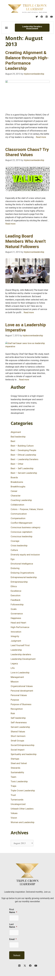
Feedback (15, 600)
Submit (16, 955)
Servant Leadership (20, 727)
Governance (17, 613)
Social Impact (17, 749)
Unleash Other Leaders (22, 808)
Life (13, 668)
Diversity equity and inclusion (25, 554)
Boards (14, 477)
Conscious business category (25, 527)
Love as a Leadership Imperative (25, 327)
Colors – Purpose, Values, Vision (27, 509)
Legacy (14, 663)
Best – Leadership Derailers (24, 459)
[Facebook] (42, 17)
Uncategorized (18, 804)
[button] (6, 27)
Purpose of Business (21, 704)
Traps (13, 786)
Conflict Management (21, 522)
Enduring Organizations (22, 572)
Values (14, 813)
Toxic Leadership (19, 781)
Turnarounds (17, 799)
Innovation (16, 631)
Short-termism (18, 736)
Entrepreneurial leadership (24, 577)
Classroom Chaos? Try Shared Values (27, 152)
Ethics (14, 586)
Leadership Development (23, 659)
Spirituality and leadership (23, 754)
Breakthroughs (18, 486)
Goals (14, 609)
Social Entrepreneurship (22, 745)
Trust (13, 795)
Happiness (16, 618)
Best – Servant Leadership (24, 473)
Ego (13, 559)
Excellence (16, 591)
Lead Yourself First (20, 645)
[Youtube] (51, 17)
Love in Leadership (20, 672)
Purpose (15, 699)
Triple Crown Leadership (23, 790)
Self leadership (18, 718)
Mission (15, 681)
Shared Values (18, 731)
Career (14, 491)
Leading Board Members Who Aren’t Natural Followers (25, 241)
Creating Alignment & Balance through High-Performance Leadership (27, 60)
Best (13, 441)
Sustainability (17, 772)
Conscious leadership (21, 536)
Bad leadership (18, 436)
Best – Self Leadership (22, 468)
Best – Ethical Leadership (23, 454)
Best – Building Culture (22, 445)
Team (13, 777)
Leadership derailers (21, 654)
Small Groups (17, 740)
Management (17, 677)
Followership (17, 604)
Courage (15, 541)
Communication (19, 513)
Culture (14, 550)
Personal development (22, 690)
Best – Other (17, 464)
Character (16, 495)
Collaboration (17, 504)
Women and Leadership (22, 822)
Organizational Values (22, 686)
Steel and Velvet (19, 763)
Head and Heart (18, 622)
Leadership (16, 650)
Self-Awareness (19, 722)
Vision (14, 817)
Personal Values (19, 695)
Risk (13, 713)
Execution (15, 595)
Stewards (15, 767)
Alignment (16, 432)
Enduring (15, 568)
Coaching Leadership (21, 500)
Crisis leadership (19, 545)
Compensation (18, 518)
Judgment (16, 640)
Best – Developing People (23, 450)
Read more (41, 137)
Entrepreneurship (19, 581)
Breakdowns (17, 482)
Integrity (15, 636)
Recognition (17, 709)
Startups (15, 758)
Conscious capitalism (21, 532)
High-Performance (20, 627)
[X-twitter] (24, 965)
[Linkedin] (46, 17)
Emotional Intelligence (22, 563)
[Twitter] (37, 17)
